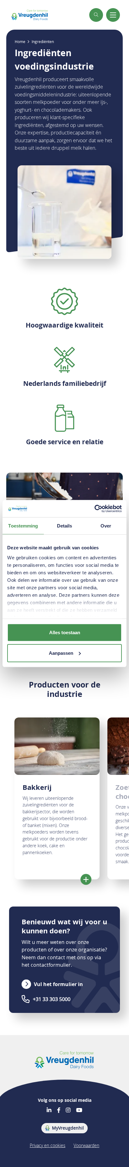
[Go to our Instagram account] (68, 1110)
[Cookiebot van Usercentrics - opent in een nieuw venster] (94, 508)
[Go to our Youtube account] (79, 1110)
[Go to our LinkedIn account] (49, 1110)
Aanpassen (61, 653)
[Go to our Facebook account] (58, 1110)
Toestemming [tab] (23, 525)
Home (20, 41)
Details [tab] (64, 525)
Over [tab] (106, 525)
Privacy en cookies (47, 1145)
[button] (96, 15)
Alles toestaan (64, 632)
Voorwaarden (86, 1145)
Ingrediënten (43, 41)
